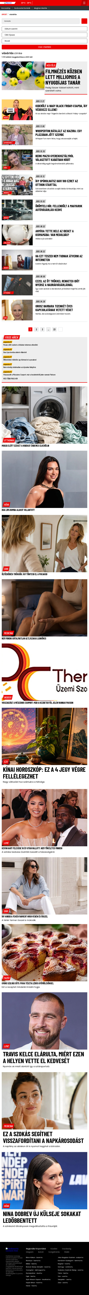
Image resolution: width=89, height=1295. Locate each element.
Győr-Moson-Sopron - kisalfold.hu (38, 1279)
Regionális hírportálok (36, 1249)
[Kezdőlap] (8, 3)
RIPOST (4, 14)
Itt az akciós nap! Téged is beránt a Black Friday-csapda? (61, 113)
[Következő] (60, 329)
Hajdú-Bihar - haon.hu (34, 1283)
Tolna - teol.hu (63, 1273)
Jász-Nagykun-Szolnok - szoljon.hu (70, 1257)
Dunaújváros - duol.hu (34, 1273)
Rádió (66, 1252)
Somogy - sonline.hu (65, 1267)
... (48, 329)
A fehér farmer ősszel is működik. (19, 920)
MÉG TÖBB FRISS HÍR (10, 378)
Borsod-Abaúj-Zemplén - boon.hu (38, 1267)
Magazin (29, 1252)
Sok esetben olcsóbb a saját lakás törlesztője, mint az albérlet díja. (59, 190)
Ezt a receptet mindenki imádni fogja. (21, 987)
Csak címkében (44, 47)
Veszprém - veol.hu (64, 1279)
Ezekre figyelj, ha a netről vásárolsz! (51, 264)
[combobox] (42, 29)
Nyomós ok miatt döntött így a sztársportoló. (26, 1066)
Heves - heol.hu (31, 1286)
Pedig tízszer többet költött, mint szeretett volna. (62, 89)
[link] (6, 117)
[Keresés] (78, 3)
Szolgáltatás (54, 1252)
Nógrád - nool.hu (64, 1264)
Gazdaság (66, 1249)
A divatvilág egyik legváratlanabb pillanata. (54, 163)
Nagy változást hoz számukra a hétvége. (24, 781)
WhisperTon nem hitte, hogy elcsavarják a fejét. (56, 138)
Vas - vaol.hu (62, 1276)
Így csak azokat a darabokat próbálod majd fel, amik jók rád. (60, 290)
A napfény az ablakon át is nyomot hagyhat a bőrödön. (31, 1146)
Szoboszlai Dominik (22, 8)
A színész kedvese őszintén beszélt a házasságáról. (28, 851)
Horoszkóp (5, 8)
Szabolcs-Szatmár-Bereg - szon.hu (70, 1270)
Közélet (54, 1249)
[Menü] (84, 3)
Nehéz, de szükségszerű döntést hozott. (53, 314)
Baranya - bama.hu (33, 1261)
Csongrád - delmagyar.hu (35, 1270)
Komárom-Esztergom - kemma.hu (70, 1261)
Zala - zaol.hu (63, 1283)
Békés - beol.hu (31, 1264)
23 (54, 329)
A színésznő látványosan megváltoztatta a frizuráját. (30, 1226)
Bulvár (41, 1252)
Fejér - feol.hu (30, 1276)
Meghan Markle (40, 8)
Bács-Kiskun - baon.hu (34, 1257)
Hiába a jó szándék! (43, 239)
